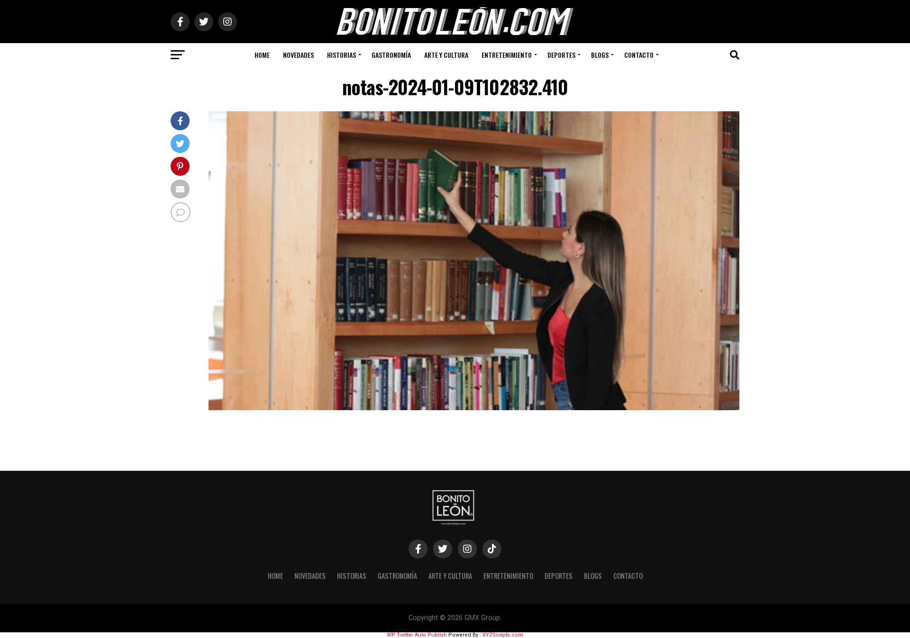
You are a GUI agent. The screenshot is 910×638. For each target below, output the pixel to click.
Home (262, 55)
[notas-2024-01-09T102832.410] (474, 407)
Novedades (298, 55)
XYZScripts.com (502, 635)
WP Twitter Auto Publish (417, 635)
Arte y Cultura (446, 55)
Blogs (600, 55)
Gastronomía (391, 55)
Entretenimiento (507, 55)
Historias (341, 55)
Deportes (561, 55)
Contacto (639, 55)
